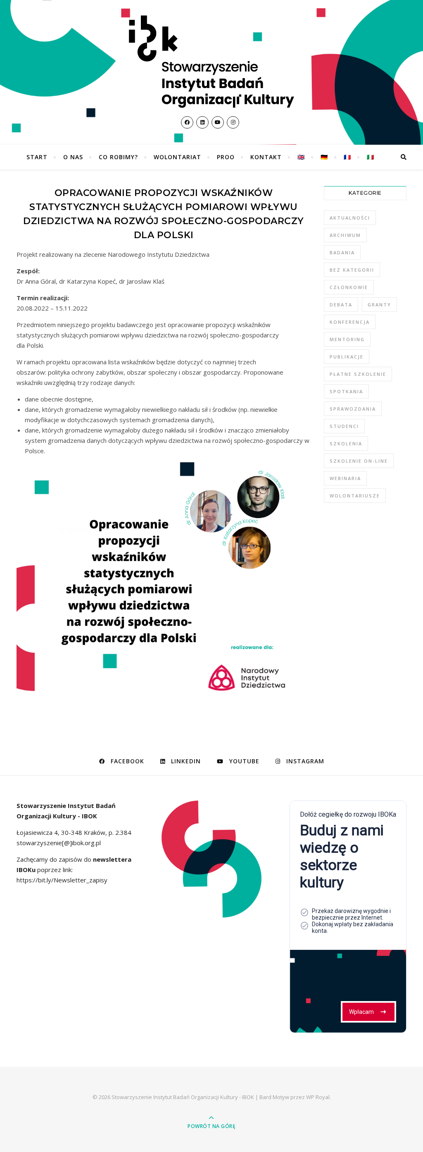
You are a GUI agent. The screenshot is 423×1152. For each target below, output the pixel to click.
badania (342, 252)
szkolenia (346, 443)
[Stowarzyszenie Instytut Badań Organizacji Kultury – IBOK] (211, 61)
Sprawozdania (353, 409)
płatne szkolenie (358, 374)
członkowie (349, 287)
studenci (344, 426)
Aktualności (350, 218)
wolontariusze (355, 495)
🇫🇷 (347, 157)
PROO (226, 157)
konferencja (350, 322)
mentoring (347, 339)
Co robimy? (118, 157)
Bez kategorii (352, 270)
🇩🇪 (324, 157)
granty (379, 304)
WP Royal (318, 1097)
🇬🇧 (301, 157)
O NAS (73, 157)
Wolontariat (177, 157)
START (37, 157)
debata (341, 304)
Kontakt (266, 157)
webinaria (345, 478)
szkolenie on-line (359, 461)
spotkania (346, 391)
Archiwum (345, 235)
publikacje (347, 357)
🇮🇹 (370, 157)
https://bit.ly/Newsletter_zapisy (62, 880)
